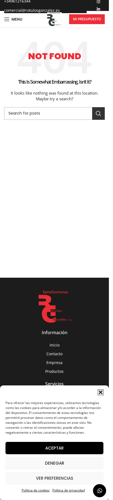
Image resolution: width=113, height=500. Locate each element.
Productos (54, 371)
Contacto (54, 353)
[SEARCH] (98, 113)
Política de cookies (36, 490)
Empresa (54, 362)
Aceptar (54, 448)
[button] (100, 392)
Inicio (55, 345)
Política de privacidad (68, 490)
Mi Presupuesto (87, 19)
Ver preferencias (54, 478)
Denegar (54, 463)
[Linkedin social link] (98, 9)
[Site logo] (54, 18)
